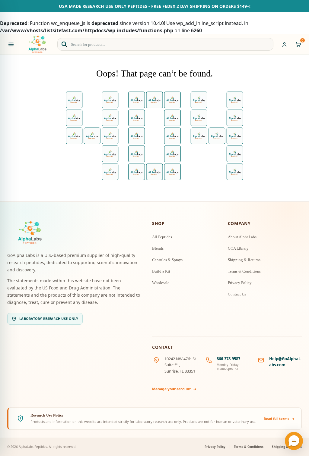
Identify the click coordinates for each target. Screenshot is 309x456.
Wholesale (160, 282)
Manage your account (174, 389)
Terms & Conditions (244, 271)
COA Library (238, 248)
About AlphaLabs (242, 237)
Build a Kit (161, 271)
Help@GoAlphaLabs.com (285, 361)
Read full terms (279, 418)
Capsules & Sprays (167, 260)
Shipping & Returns (244, 260)
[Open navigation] (11, 44)
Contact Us (237, 294)
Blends (158, 248)
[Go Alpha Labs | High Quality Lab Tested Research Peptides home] (37, 44)
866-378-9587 (228, 358)
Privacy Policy (240, 282)
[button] (294, 441)
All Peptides (162, 237)
